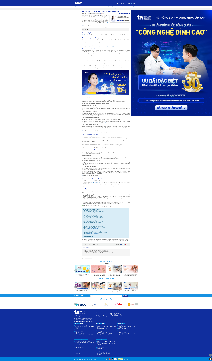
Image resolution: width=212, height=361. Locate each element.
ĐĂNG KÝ (125, 295)
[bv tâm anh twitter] (112, 359)
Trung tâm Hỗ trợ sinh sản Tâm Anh (101, 316)
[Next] (137, 270)
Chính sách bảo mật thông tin (115, 313)
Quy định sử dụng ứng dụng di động (116, 315)
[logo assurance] (131, 305)
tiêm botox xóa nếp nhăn (95, 182)
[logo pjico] (80, 305)
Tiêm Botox (84, 34)
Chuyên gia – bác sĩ (94, 6)
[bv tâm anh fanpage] (107, 359)
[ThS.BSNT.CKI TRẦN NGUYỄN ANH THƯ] (113, 19)
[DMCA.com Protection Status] (120, 359)
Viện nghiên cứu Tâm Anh (100, 315)
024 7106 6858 (96, 214)
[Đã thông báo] (126, 359)
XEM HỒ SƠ (125, 20)
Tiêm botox (87, 258)
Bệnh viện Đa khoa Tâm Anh (124, 13)
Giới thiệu (76, 6)
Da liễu (90, 258)
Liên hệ (134, 6)
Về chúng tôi (98, 312)
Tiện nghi (113, 6)
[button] (210, 358)
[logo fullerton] (106, 305)
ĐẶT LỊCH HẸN (120, 20)
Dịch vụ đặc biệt (105, 6)
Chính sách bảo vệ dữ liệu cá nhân (115, 314)
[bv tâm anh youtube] (110, 359)
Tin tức (128, 6)
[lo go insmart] (93, 305)
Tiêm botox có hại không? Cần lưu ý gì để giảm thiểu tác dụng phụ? (101, 46)
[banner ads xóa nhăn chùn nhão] (105, 82)
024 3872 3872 (90, 214)
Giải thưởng (121, 6)
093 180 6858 (89, 218)
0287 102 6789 (95, 218)
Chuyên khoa (84, 6)
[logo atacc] (118, 305)
